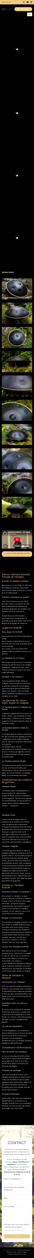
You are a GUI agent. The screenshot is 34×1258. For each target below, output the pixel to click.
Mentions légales (22, 1252)
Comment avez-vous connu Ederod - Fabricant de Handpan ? (16, 1226)
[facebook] (24, 2)
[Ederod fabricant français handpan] (9, 6)
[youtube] (28, 2)
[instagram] (31, 2)
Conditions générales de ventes (17, 1254)
